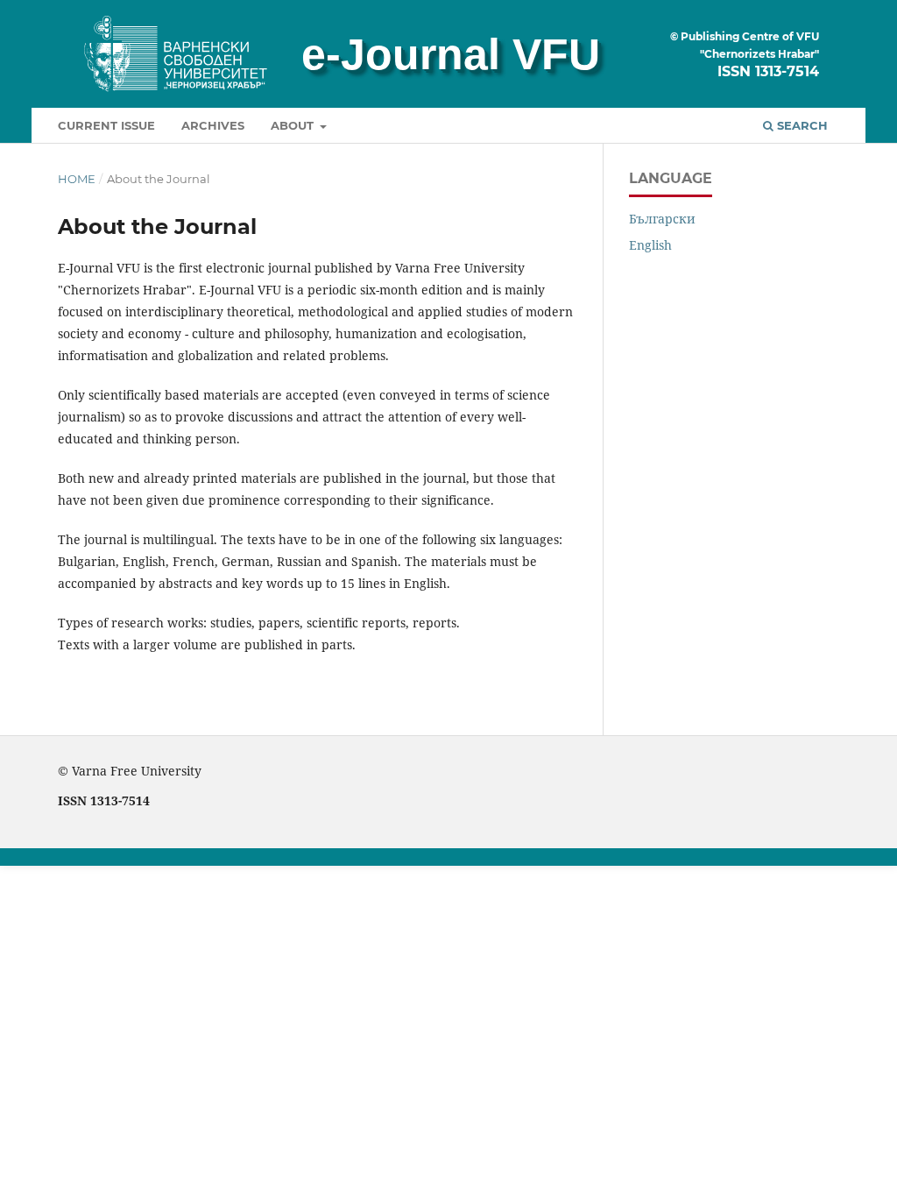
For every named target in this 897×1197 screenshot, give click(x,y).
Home (76, 179)
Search (800, 125)
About (294, 125)
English (650, 245)
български (662, 218)
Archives (212, 125)
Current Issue (106, 125)
